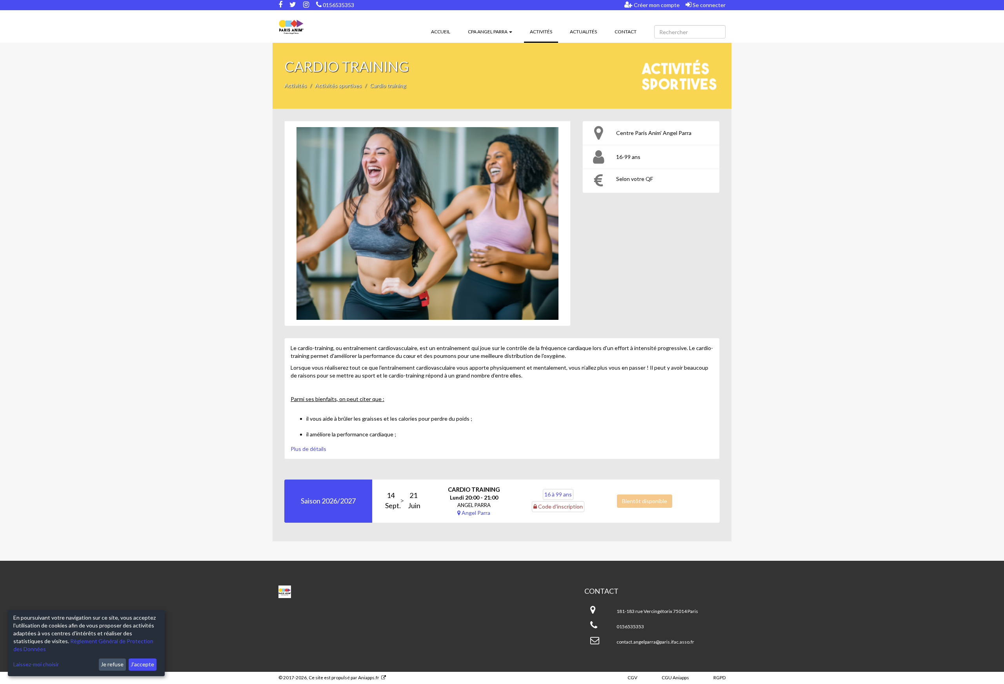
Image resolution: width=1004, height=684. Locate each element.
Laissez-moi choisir (36, 664)
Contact (626, 32)
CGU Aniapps (675, 677)
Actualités (583, 32)
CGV (632, 677)
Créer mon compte (656, 5)
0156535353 (338, 5)
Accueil (440, 32)
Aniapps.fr (368, 677)
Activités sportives (338, 85)
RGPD (719, 677)
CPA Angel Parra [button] (488, 32)
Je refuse (112, 664)
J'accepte (142, 664)
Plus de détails (308, 448)
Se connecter (708, 5)
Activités (544, 31)
